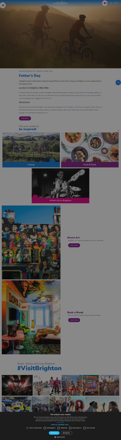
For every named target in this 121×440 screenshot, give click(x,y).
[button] (60, 424)
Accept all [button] (54, 433)
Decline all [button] (66, 433)
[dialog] (60, 426)
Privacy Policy (60, 422)
